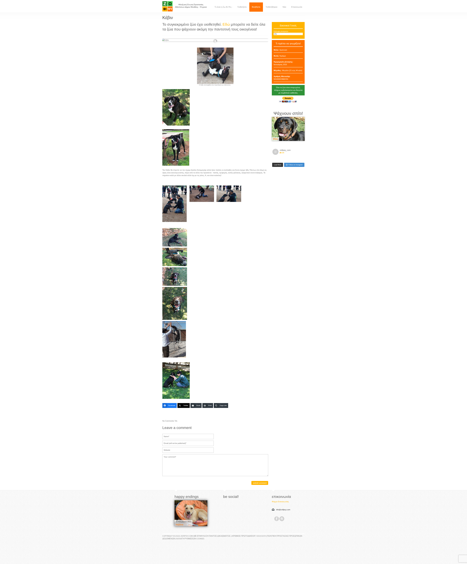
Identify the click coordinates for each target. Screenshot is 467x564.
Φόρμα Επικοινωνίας (280, 502)
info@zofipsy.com (283, 510)
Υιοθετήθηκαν (271, 7)
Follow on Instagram (295, 163)
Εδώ (226, 24)
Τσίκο (276, 136)
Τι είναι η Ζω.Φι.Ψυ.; (223, 7)
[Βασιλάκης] (191, 513)
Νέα (284, 7)
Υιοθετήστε (242, 7)
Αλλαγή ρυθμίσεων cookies (190, 538)
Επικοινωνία (296, 7)
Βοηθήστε (256, 7)
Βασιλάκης (181, 524)
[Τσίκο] (288, 128)
